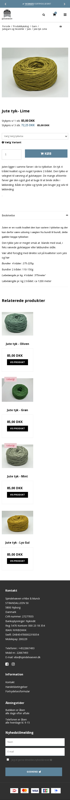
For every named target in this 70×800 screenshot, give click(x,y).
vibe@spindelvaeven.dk (27, 657)
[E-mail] (35, 751)
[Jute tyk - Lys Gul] (17, 522)
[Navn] (35, 742)
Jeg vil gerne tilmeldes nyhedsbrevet (34, 759)
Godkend (32, 771)
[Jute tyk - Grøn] (17, 390)
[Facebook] (8, 664)
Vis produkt (17, 362)
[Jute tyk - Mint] (17, 456)
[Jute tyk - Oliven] (17, 323)
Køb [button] (48, 153)
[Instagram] (14, 664)
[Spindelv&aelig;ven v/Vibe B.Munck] (17, 14)
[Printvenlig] (60, 26)
